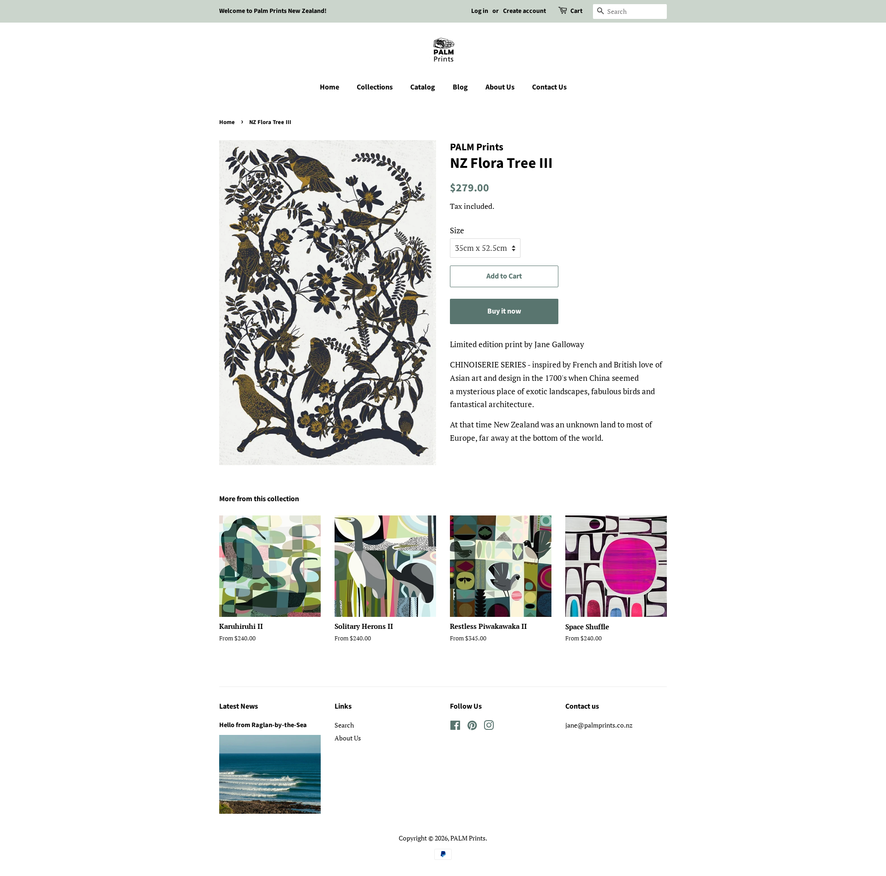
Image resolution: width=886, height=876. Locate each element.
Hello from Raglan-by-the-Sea (263, 725)
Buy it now (504, 311)
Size (457, 230)
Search (344, 725)
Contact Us (549, 87)
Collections (375, 87)
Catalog (422, 87)
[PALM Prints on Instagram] (489, 726)
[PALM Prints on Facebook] (455, 726)
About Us (500, 87)
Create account (524, 11)
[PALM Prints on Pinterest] (472, 726)
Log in (479, 11)
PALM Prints (467, 838)
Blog (460, 87)
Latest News (238, 706)
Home (329, 87)
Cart (576, 11)
